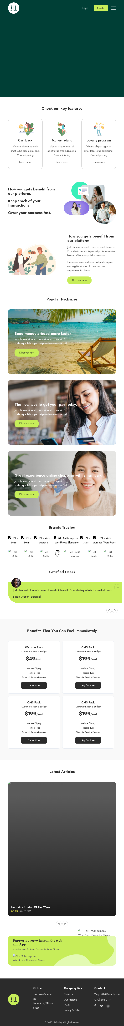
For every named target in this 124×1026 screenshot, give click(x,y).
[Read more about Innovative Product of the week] (62, 849)
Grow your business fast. (29, 212)
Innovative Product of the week (30, 907)
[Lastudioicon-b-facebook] (95, 1006)
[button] (101, 8)
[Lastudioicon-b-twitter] (101, 1006)
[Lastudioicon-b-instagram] (108, 1006)
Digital (14, 911)
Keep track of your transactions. (24, 203)
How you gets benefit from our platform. (31, 191)
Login (85, 8)
